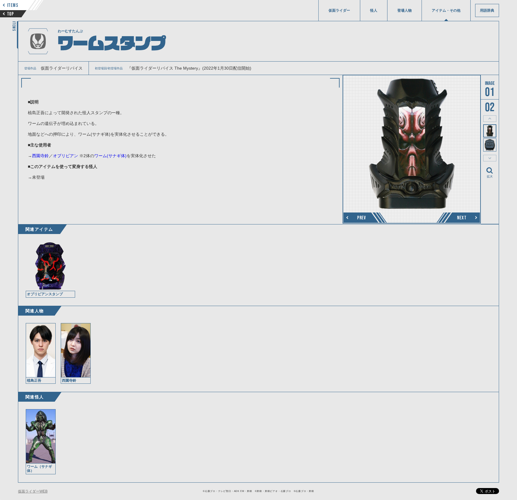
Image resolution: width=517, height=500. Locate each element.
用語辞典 (487, 10)
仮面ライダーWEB (33, 491)
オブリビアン (65, 155)
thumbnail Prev (489, 118)
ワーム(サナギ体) (110, 155)
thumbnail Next (489, 158)
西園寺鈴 (40, 155)
